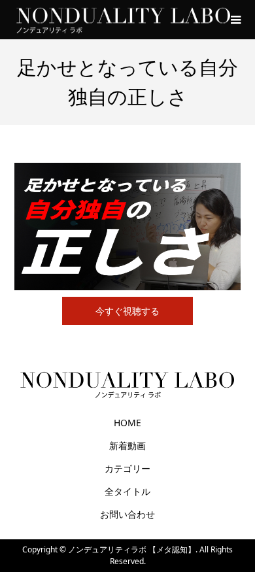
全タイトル (127, 491)
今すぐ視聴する (127, 311)
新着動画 (127, 445)
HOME (127, 422)
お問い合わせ (127, 514)
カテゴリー (127, 468)
